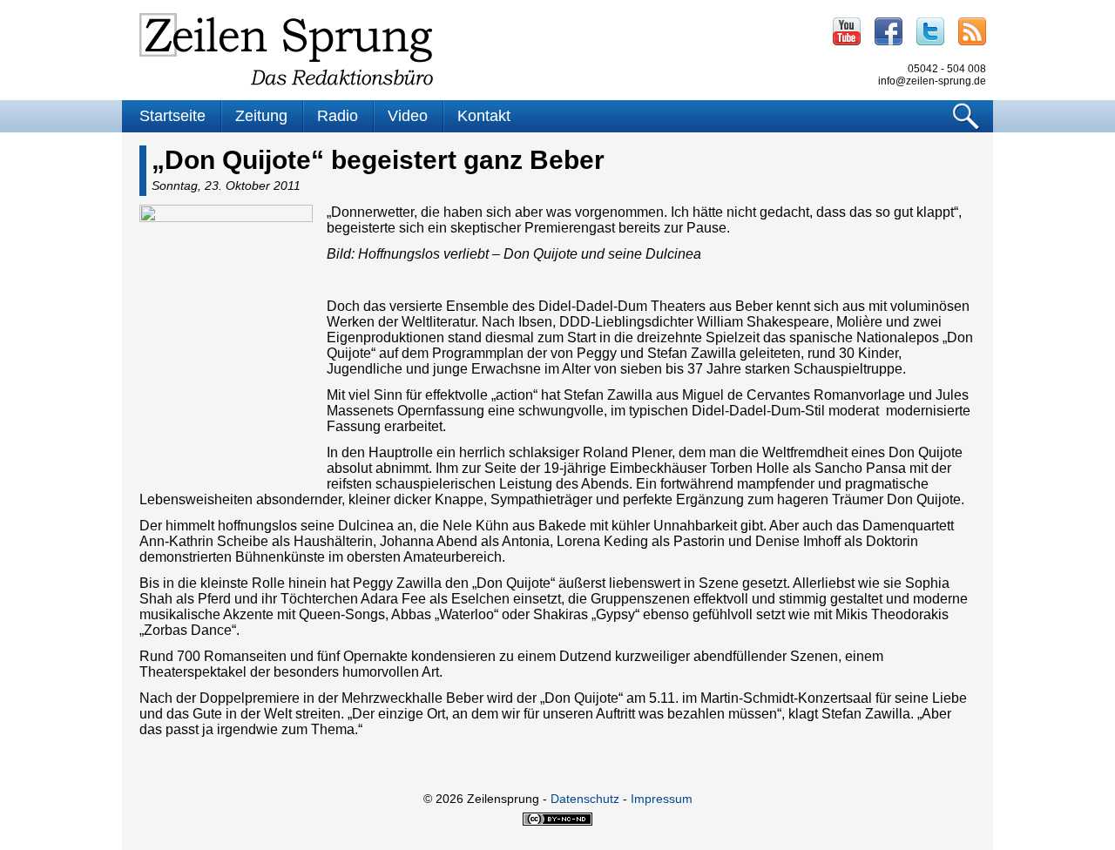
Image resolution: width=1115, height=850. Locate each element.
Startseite (172, 116)
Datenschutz (585, 799)
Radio (337, 116)
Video (408, 116)
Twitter (930, 31)
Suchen (966, 116)
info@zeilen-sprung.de (932, 81)
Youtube (847, 31)
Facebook (888, 31)
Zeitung (261, 116)
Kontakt (483, 116)
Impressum (662, 799)
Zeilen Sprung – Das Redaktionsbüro (286, 49)
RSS (972, 31)
